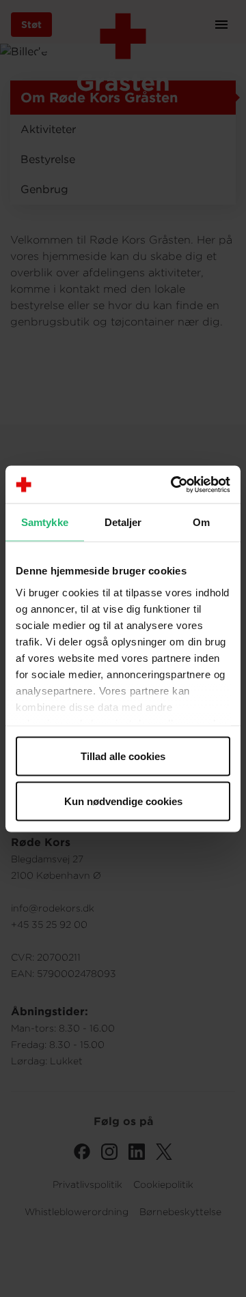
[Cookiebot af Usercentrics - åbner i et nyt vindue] (173, 484)
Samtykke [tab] (44, 522)
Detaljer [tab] (123, 522)
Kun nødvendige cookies (123, 800)
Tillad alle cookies (123, 756)
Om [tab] (201, 522)
